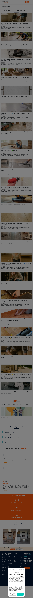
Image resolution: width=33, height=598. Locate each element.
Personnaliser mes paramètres (12, 594)
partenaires (19, 576)
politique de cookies (13, 590)
